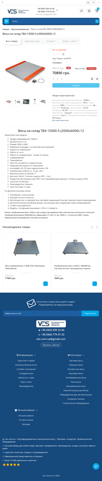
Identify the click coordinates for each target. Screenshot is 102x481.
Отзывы (51, 41)
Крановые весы (76, 373)
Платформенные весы (76, 377)
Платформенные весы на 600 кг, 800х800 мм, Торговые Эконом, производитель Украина (72, 267)
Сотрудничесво (26, 373)
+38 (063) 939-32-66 (45, 8)
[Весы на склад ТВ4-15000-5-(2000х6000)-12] (26, 72)
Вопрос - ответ (70, 41)
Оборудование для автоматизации (76, 394)
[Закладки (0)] (89, 11)
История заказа (26, 420)
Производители (26, 386)
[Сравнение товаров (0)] (81, 11)
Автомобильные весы (76, 386)
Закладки (26, 424)
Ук (93, 2)
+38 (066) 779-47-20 (45, 11)
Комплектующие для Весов (75, 390)
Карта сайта (26, 382)
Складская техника (75, 399)
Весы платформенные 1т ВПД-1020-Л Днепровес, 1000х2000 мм (25, 267)
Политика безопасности (26, 365)
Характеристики (32, 41)
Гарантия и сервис (26, 360)
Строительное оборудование (76, 403)
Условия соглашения (26, 369)
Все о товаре (12, 41)
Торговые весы (76, 360)
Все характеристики (60, 120)
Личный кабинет (26, 415)
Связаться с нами (26, 377)
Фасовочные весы (76, 369)
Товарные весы (76, 365)
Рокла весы (76, 382)
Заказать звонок (51, 344)
